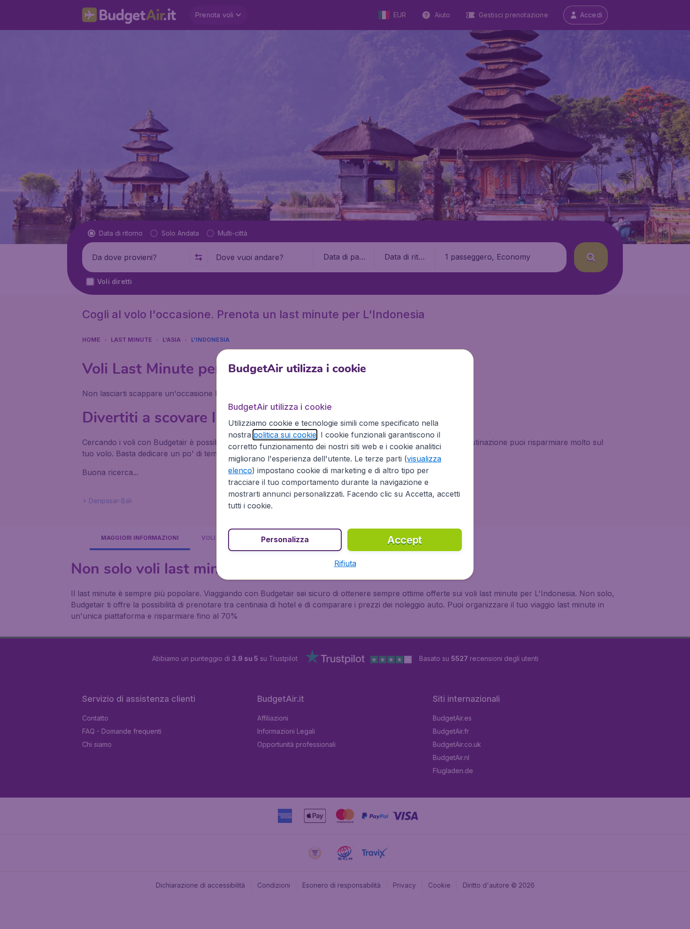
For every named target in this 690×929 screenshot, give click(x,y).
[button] (345, 563)
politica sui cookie (284, 434)
